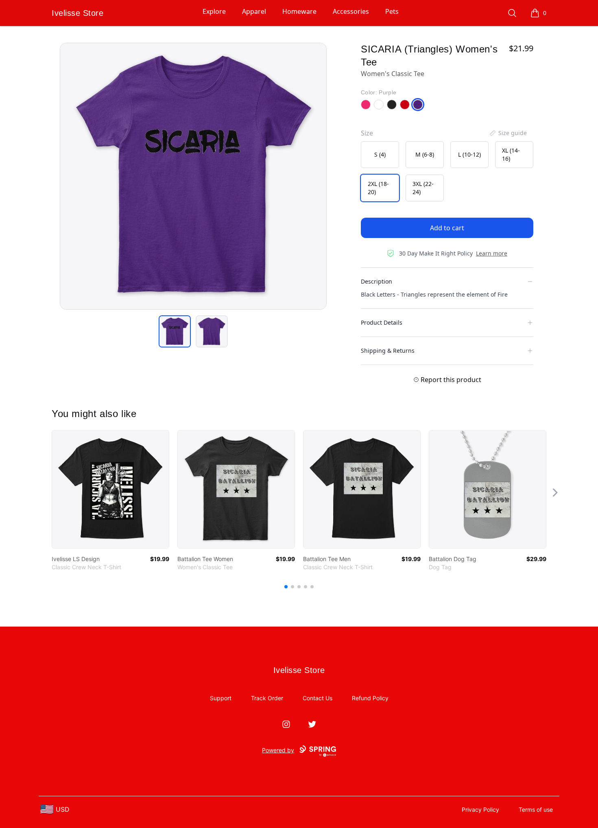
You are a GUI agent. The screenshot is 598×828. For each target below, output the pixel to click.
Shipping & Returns (388, 350)
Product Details (381, 322)
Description (376, 281)
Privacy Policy (480, 809)
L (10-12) (469, 154)
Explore (214, 11)
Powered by (278, 750)
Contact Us (317, 698)
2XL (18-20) (378, 188)
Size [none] (367, 133)
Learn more (491, 253)
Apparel (254, 11)
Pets (392, 11)
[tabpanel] (193, 176)
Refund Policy (370, 698)
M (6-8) (424, 154)
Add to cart (447, 227)
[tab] (174, 331)
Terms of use (536, 809)
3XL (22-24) (423, 188)
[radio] (380, 154)
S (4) (380, 154)
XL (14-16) (511, 154)
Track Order (267, 698)
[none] (508, 133)
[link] (110, 489)
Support (220, 698)
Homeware (299, 11)
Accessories (351, 11)
